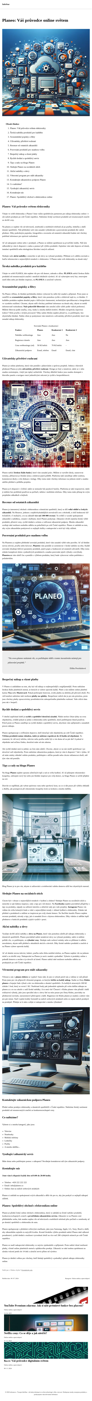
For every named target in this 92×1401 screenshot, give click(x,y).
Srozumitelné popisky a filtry (22, 137)
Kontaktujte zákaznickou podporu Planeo (28, 180)
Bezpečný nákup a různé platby (23, 154)
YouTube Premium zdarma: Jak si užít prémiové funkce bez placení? (43, 1305)
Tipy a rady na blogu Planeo (22, 162)
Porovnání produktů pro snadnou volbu (27, 150)
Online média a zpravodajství (81, 1278)
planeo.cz (9, 227)
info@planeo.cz (16, 1185)
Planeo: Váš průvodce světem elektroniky (28, 128)
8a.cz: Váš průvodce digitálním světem (26, 1360)
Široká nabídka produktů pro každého (26, 132)
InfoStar (6, 4)
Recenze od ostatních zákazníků (23, 145)
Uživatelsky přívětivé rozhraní (23, 141)
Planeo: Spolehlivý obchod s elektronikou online (31, 197)
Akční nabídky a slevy (20, 171)
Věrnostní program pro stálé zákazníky (26, 175)
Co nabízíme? (16, 184)
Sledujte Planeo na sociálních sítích (25, 167)
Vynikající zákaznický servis (22, 188)
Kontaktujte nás (17, 192)
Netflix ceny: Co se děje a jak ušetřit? (25, 1333)
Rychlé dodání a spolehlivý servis (24, 158)
